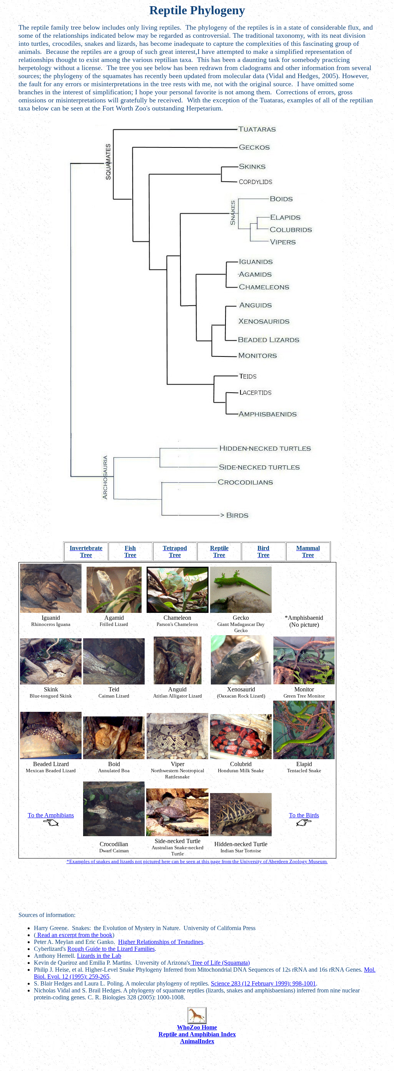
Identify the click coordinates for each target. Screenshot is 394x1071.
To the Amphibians (51, 815)
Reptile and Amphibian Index (197, 1034)
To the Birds (304, 815)
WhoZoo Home (197, 1027)
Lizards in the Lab (99, 955)
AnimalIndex (197, 1041)
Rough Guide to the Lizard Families (111, 948)
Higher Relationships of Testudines (160, 942)
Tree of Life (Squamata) (220, 962)
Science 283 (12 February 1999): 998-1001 (263, 983)
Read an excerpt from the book (74, 935)
